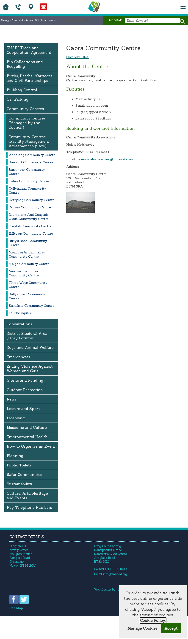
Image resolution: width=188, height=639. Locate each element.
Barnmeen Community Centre (27, 172)
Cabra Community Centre (29, 181)
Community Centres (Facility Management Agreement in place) (28, 141)
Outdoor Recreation (25, 389)
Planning (15, 455)
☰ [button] (183, 6)
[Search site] (182, 21)
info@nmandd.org (115, 574)
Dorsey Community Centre (30, 207)
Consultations (19, 324)
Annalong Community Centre (32, 155)
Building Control (22, 90)
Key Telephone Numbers (29, 507)
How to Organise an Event (31, 446)
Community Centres (25, 108)
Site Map (16, 608)
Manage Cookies (142, 628)
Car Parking (17, 99)
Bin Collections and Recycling (25, 64)
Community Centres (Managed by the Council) (27, 123)
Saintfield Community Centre (31, 306)
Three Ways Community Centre (28, 285)
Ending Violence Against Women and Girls (30, 368)
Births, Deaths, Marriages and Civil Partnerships (30, 78)
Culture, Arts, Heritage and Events (27, 495)
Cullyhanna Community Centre (27, 190)
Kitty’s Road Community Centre (28, 243)
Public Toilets (19, 465)
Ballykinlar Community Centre (27, 296)
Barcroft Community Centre (31, 162)
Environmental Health (27, 437)
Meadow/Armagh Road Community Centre (27, 254)
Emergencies (18, 357)
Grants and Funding (25, 380)
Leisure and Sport (23, 408)
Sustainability (19, 484)
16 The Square (20, 313)
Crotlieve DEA (77, 57)
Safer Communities (24, 474)
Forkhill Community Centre (30, 226)
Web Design (102, 589)
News (12, 399)
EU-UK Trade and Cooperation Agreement (29, 50)
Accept (171, 628)
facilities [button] (104, 118)
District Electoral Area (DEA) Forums (27, 335)
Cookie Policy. (153, 620)
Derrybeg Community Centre (31, 200)
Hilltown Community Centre (31, 233)
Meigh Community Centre (29, 264)
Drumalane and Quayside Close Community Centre (29, 217)
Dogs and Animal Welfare (30, 347)
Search (115, 20)
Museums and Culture (27, 427)
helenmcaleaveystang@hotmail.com (104, 159)
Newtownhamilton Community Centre (24, 273)
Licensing (16, 418)
